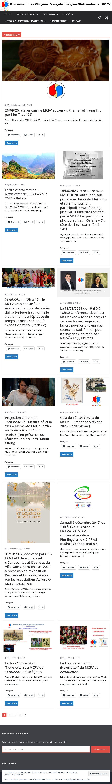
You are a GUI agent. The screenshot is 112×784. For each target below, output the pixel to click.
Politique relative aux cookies (78, 779)
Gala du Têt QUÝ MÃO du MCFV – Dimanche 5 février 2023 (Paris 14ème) (81, 421)
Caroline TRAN (26, 105)
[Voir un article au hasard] (106, 17)
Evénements (48, 14)
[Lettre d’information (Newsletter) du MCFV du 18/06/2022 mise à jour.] (28, 637)
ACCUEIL (8, 14)
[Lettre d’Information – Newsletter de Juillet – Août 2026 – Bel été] (28, 165)
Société (66, 14)
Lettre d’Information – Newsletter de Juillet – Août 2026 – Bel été (26, 193)
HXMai (77, 185)
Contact (76, 21)
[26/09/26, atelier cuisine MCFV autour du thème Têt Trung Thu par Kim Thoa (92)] (56, 69)
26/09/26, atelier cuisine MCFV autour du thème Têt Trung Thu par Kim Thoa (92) (53, 112)
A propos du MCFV (26, 14)
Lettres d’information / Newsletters (23, 21)
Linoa (22, 184)
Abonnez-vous (100, 749)
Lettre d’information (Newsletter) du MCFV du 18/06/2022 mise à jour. (24, 667)
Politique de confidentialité (15, 733)
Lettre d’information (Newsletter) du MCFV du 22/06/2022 (79, 667)
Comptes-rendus (59, 21)
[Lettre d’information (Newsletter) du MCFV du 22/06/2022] (83, 637)
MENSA (77, 303)
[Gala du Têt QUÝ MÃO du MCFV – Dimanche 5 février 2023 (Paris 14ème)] (83, 392)
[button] (36, 14)
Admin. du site (9, 763)
